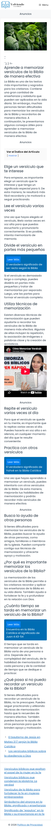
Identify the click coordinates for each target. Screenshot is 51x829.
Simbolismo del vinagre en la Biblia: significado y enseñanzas (25, 803)
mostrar (12, 155)
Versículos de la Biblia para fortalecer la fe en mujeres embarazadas (22, 793)
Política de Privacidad (29, 824)
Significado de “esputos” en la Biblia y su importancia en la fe (24, 812)
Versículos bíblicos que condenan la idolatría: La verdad (20, 781)
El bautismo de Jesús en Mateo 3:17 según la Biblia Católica (22, 741)
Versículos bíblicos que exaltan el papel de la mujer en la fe (24, 770)
